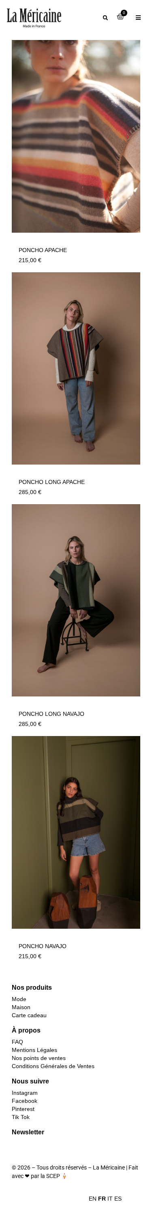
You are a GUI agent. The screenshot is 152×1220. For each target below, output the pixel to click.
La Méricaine (109, 1167)
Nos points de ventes (39, 1058)
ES (118, 1198)
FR (102, 1198)
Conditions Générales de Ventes (53, 1066)
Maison (21, 1007)
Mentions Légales (34, 1050)
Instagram (25, 1093)
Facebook (24, 1101)
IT (110, 1198)
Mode (19, 999)
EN (92, 1198)
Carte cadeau (29, 1015)
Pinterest (23, 1109)
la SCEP (50, 1176)
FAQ (17, 1042)
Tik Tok (21, 1117)
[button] (105, 18)
